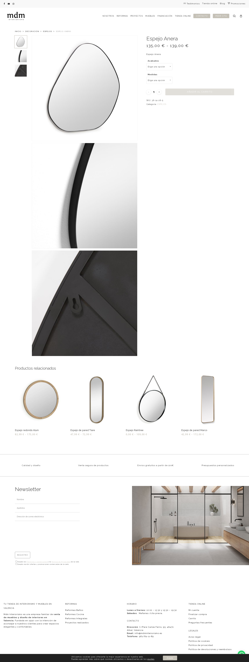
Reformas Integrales (76, 618)
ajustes (150, 659)
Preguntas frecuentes (200, 622)
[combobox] (159, 66)
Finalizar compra (198, 614)
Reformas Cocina (74, 614)
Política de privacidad (201, 645)
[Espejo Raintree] (152, 400)
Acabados (153, 61)
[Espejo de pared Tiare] (96, 400)
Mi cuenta (194, 610)
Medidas (152, 74)
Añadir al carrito (199, 92)
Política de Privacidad (60, 562)
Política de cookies (199, 641)
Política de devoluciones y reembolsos (210, 649)
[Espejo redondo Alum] (41, 400)
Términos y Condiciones (37, 562)
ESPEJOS (47, 31)
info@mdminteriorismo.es (148, 633)
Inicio (18, 31)
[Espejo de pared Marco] (207, 400)
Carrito (192, 618)
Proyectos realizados (77, 622)
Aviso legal (195, 637)
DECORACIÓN (32, 31)
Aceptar (170, 658)
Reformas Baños (74, 610)
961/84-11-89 (146, 636)
